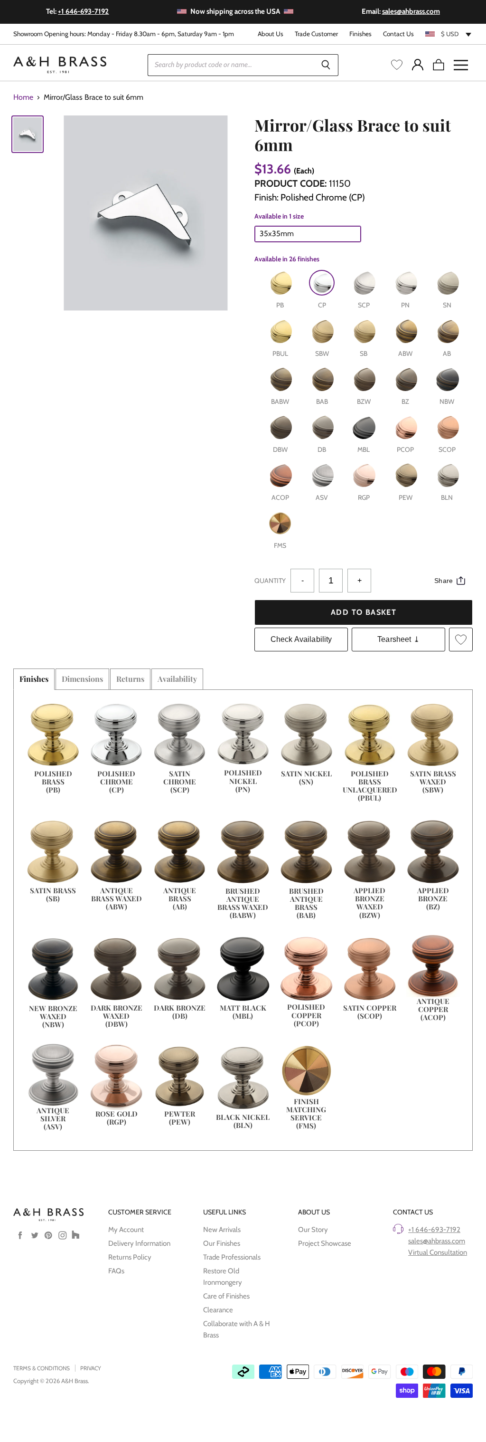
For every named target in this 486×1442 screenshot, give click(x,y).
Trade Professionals (232, 1257)
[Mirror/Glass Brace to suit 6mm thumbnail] (27, 134)
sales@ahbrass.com (436, 1241)
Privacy (90, 1368)
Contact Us (398, 34)
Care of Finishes (226, 1296)
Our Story (313, 1229)
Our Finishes (221, 1243)
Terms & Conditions (41, 1368)
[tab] (34, 678)
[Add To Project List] (461, 639)
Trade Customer (316, 34)
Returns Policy (129, 1257)
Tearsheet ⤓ (398, 639)
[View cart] (438, 65)
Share (443, 580)
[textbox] (449, 33)
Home (23, 97)
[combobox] (449, 33)
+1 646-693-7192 (434, 1229)
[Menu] (461, 65)
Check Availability (301, 639)
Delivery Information (139, 1243)
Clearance (218, 1310)
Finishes (360, 34)
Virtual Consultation (437, 1252)
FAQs (116, 1271)
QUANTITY (270, 580)
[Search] (325, 65)
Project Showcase (324, 1243)
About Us (270, 34)
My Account (126, 1229)
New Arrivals (222, 1229)
